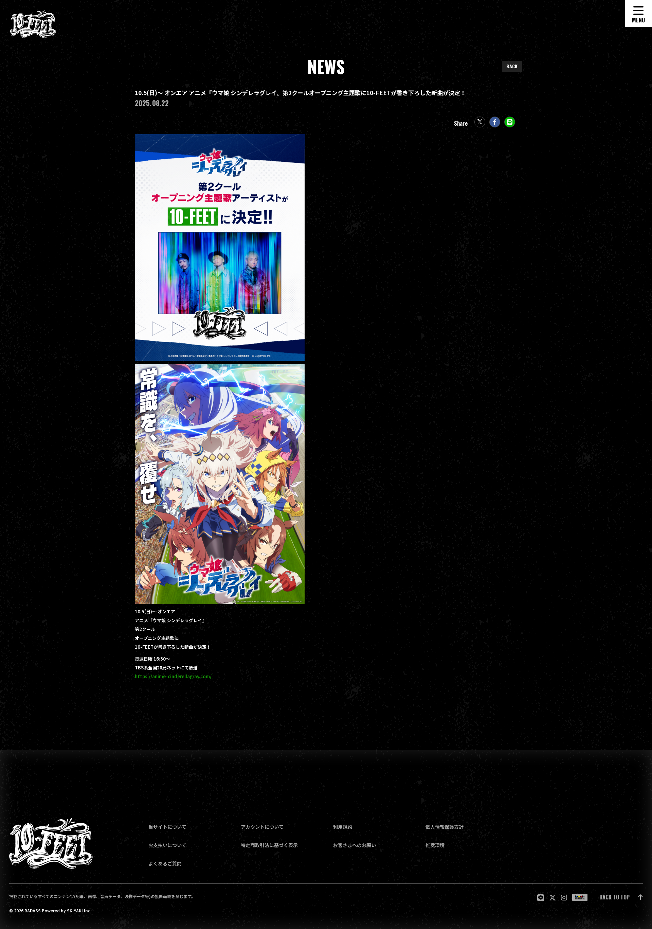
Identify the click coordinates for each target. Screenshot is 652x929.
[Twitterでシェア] (480, 122)
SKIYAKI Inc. (79, 910)
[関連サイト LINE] (540, 897)
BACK (512, 66)
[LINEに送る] (510, 122)
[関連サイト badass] (579, 897)
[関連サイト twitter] (552, 897)
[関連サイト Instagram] (564, 897)
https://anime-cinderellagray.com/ (173, 676)
